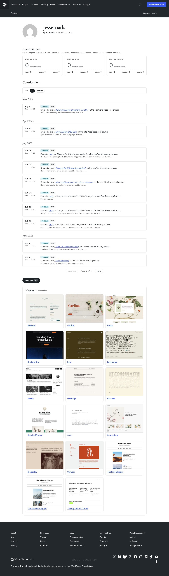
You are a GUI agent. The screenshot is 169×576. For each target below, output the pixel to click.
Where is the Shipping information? (70, 168)
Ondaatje (71, 399)
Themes (43, 537)
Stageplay (32, 472)
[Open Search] (140, 4)
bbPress (134, 541)
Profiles (14, 13)
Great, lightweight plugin (66, 132)
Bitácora (31, 325)
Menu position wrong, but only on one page (74, 182)
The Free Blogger (115, 472)
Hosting (14, 541)
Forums (40, 91)
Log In (154, 13)
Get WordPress (156, 4)
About (13, 533)
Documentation (76, 537)
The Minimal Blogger (37, 508)
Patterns (44, 545)
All (32, 91)
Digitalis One (33, 362)
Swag (103, 545)
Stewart (71, 472)
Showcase (44, 533)
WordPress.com (138, 533)
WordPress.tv (77, 545)
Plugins (43, 541)
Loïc (69, 362)
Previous (72, 271)
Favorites (31, 280)
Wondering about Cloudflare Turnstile (71, 110)
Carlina (70, 325)
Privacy (14, 545)
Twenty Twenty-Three (77, 508)
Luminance (112, 362)
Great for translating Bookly (67, 246)
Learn (72, 533)
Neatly (31, 399)
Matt (133, 537)
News (13, 537)
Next (99, 271)
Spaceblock (112, 435)
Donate (104, 541)
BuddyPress (136, 545)
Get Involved (105, 533)
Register (146, 13)
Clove (110, 325)
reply (51, 154)
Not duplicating (62, 260)
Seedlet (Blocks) (35, 435)
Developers (75, 541)
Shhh (69, 435)
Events (103, 537)
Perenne (111, 399)
